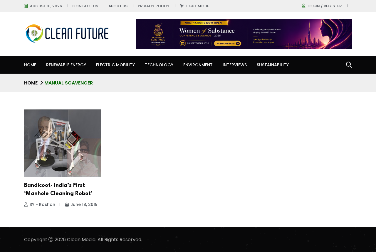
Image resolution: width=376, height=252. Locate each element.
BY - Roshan (42, 204)
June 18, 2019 (84, 204)
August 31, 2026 (46, 6)
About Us (117, 6)
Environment (198, 65)
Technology (159, 65)
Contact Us (85, 6)
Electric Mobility (115, 65)
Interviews (235, 65)
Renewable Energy (66, 65)
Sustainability (273, 65)
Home (30, 65)
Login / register (325, 6)
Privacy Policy (153, 6)
